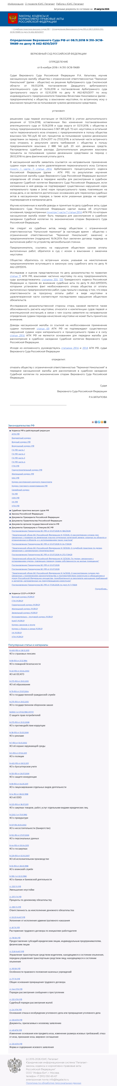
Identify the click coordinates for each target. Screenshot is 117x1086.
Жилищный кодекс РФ (23, 474)
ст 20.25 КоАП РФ (17, 917)
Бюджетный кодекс (21, 438)
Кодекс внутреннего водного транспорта (32, 482)
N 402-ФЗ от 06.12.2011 (19, 763)
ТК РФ (15, 494)
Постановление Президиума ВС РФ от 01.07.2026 (35, 565)
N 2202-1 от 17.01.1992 (18, 815)
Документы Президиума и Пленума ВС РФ (33, 527)
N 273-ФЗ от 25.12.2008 (19, 722)
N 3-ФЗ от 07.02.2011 (18, 753)
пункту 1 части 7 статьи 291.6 (31, 169)
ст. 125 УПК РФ (15, 999)
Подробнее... (101, 589)
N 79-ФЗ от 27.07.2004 (19, 691)
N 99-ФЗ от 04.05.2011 (18, 784)
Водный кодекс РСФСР (23, 597)
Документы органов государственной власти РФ (35, 524)
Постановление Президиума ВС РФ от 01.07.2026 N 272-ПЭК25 (42, 554)
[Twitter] (99, 421)
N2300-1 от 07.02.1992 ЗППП (21, 712)
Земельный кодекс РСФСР (25, 613)
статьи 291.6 (17, 335)
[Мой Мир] (105, 421)
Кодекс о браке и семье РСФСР (27, 629)
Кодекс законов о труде (23, 625)
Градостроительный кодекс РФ (27, 470)
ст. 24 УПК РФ (15, 1010)
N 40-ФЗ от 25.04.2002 (19, 671)
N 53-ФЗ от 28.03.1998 (18, 866)
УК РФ (15, 502)
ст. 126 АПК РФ (15, 1020)
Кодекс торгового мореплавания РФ (30, 486)
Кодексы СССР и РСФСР (23, 593)
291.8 (85, 348)
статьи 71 (15, 276)
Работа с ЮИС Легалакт (70, 4)
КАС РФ (15, 478)
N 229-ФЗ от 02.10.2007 (19, 856)
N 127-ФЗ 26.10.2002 (17, 825)
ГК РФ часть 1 (18, 450)
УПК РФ (15, 506)
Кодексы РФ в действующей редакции (31, 430)
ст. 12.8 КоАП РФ (16, 951)
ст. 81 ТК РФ (14, 927)
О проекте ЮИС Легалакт (40, 4)
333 (61, 279)
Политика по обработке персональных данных (53, 1083)
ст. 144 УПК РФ (15, 989)
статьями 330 (50, 279)
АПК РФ (16, 434)
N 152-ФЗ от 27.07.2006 (19, 835)
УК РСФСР (17, 633)
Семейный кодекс (20, 490)
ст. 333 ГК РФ (15, 886)
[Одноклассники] (102, 421)
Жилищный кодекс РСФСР (25, 609)
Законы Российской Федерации (27, 514)
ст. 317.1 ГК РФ (15, 897)
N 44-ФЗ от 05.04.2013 (19, 845)
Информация (16, 4)
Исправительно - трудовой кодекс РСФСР (32, 617)
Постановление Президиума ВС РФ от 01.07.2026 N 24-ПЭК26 (41, 544)
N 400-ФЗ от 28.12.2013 (19, 650)
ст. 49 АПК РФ (15, 1030)
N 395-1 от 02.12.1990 (18, 876)
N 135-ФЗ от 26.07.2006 (19, 774)
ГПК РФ (15, 466)
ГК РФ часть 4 (18, 462)
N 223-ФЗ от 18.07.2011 (18, 804)
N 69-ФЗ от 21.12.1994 (18, 661)
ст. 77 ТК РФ (14, 979)
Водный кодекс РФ (21, 442)
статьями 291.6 (70, 348)
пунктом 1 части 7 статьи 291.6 (64, 212)
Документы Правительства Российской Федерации (37, 520)
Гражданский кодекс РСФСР (26, 605)
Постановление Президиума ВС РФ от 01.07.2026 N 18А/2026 (41, 531)
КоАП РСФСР (18, 621)
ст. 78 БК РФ (14, 938)
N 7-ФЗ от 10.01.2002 (18, 743)
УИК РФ (15, 498)
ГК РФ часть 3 (18, 458)
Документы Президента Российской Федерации (35, 517)
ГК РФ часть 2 (18, 454)
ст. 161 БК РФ (14, 969)
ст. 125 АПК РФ (15, 1044)
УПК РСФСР (17, 637)
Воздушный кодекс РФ (23, 446)
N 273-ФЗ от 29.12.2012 (19, 681)
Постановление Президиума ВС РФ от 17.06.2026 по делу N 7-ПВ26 (44, 585)
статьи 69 (43, 328)
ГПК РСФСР (17, 601)
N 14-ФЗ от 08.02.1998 (18, 794)
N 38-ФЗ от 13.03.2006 (19, 732)
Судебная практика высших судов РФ (30, 510)
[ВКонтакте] (96, 421)
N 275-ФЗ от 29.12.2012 (19, 702)
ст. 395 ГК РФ (15, 907)
